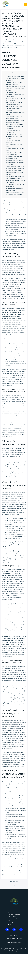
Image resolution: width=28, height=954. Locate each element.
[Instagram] (14, 929)
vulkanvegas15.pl (14, 452)
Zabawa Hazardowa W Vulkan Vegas (15, 176)
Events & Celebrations (13, 918)
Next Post (14, 886)
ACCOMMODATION (12, 916)
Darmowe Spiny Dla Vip (11, 92)
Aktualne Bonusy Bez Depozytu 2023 (15, 166)
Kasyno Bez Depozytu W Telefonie (14, 160)
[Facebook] (7, 929)
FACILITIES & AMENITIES (14, 914)
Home (9, 912)
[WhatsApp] (21, 929)
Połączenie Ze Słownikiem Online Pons (15, 86)
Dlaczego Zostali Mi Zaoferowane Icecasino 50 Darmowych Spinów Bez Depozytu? (15, 136)
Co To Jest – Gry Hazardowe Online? (15, 76)
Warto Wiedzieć (10, 182)
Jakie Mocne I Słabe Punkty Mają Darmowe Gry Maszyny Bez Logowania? (14, 108)
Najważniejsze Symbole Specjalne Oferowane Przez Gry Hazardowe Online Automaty (14, 126)
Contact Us (10, 922)
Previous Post (14, 881)
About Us (10, 924)
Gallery (9, 920)
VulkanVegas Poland (6, 39)
